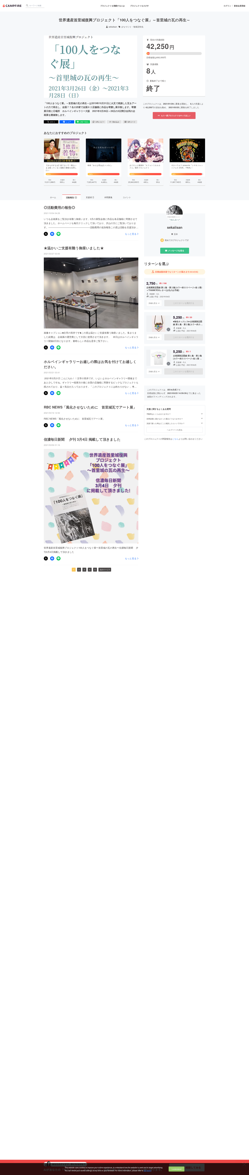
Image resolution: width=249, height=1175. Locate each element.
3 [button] (84, 569)
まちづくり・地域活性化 (132, 26)
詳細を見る (153, 303)
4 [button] (89, 569)
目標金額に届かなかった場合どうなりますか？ (165, 418)
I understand (176, 1169)
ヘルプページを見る (174, 430)
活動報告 (71, 197)
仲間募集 (108, 197)
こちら (175, 438)
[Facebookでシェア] (52, 234)
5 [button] (95, 569)
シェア (68, 122)
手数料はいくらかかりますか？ (159, 414)
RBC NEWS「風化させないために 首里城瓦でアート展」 (90, 407)
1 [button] (73, 569)
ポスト (52, 122)
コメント (127, 197)
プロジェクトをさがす (139, 5)
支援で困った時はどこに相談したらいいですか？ (166, 423)
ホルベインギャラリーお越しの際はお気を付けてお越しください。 (90, 364)
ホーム (53, 197)
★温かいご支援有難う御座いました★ (74, 247)
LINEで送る (84, 122)
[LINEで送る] (58, 234)
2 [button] (79, 569)
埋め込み (115, 122)
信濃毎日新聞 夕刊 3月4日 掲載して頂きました (82, 439)
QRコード (131, 122)
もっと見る (130, 233)
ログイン (227, 5)
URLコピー (100, 122)
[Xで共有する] (46, 234)
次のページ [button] (104, 569)
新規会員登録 (239, 5)
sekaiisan (113, 26)
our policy (147, 1170)
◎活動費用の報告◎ (59, 207)
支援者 (90, 197)
